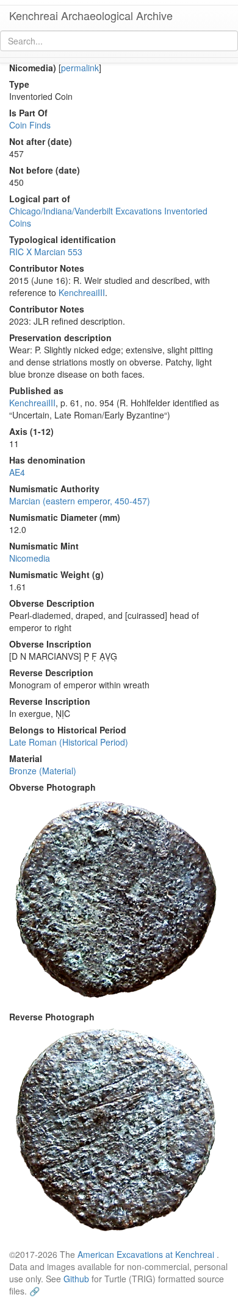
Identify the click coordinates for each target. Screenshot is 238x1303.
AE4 (17, 472)
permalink (80, 68)
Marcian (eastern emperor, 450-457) (79, 501)
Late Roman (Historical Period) (68, 742)
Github (76, 1279)
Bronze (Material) (42, 770)
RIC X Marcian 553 (45, 251)
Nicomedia (29, 558)
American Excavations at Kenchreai (146, 1254)
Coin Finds (30, 125)
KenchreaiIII (82, 292)
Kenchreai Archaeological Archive (91, 15)
